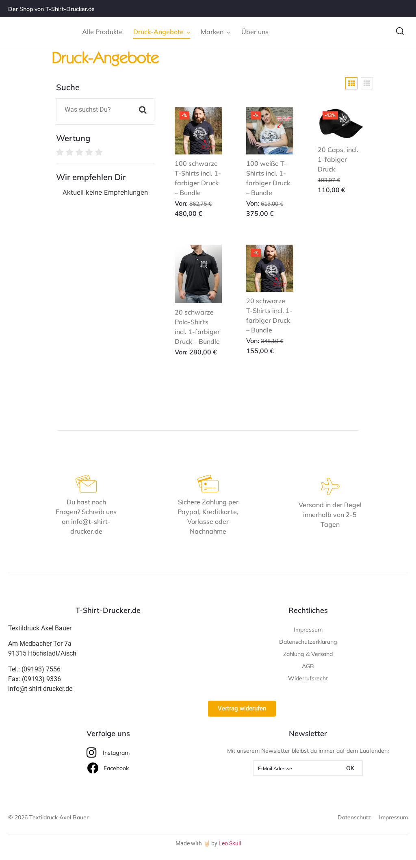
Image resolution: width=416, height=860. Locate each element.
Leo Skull (230, 843)
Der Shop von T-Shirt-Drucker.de (51, 9)
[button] (400, 31)
